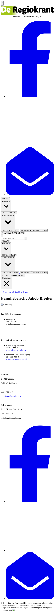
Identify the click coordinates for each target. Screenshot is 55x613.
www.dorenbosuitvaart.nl (16, 359)
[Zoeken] (26, 238)
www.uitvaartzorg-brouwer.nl (18, 350)
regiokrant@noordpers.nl (11, 396)
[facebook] (30, 96)
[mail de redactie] (30, 194)
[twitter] (30, 146)
